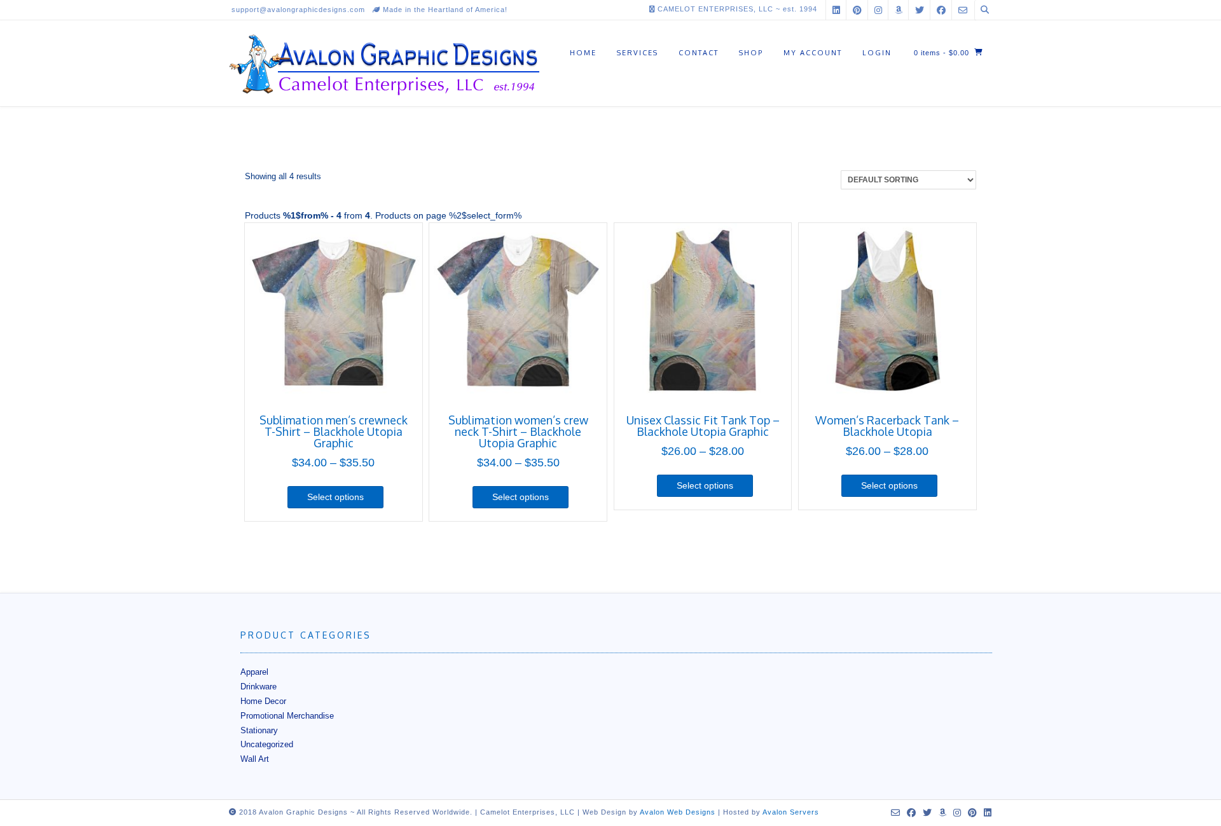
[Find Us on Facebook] (941, 10)
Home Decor (263, 701)
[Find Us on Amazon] (898, 10)
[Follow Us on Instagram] (878, 10)
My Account (812, 52)
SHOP (751, 52)
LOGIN (877, 52)
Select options (335, 497)
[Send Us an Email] (963, 10)
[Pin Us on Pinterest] (857, 10)
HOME (583, 52)
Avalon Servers (790, 812)
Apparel (254, 672)
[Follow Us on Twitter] (919, 10)
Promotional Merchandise (287, 716)
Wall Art (254, 759)
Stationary (259, 730)
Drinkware (258, 686)
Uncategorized (266, 744)
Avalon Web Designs (677, 812)
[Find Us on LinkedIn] (836, 10)
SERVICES (637, 52)
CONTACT (699, 52)
